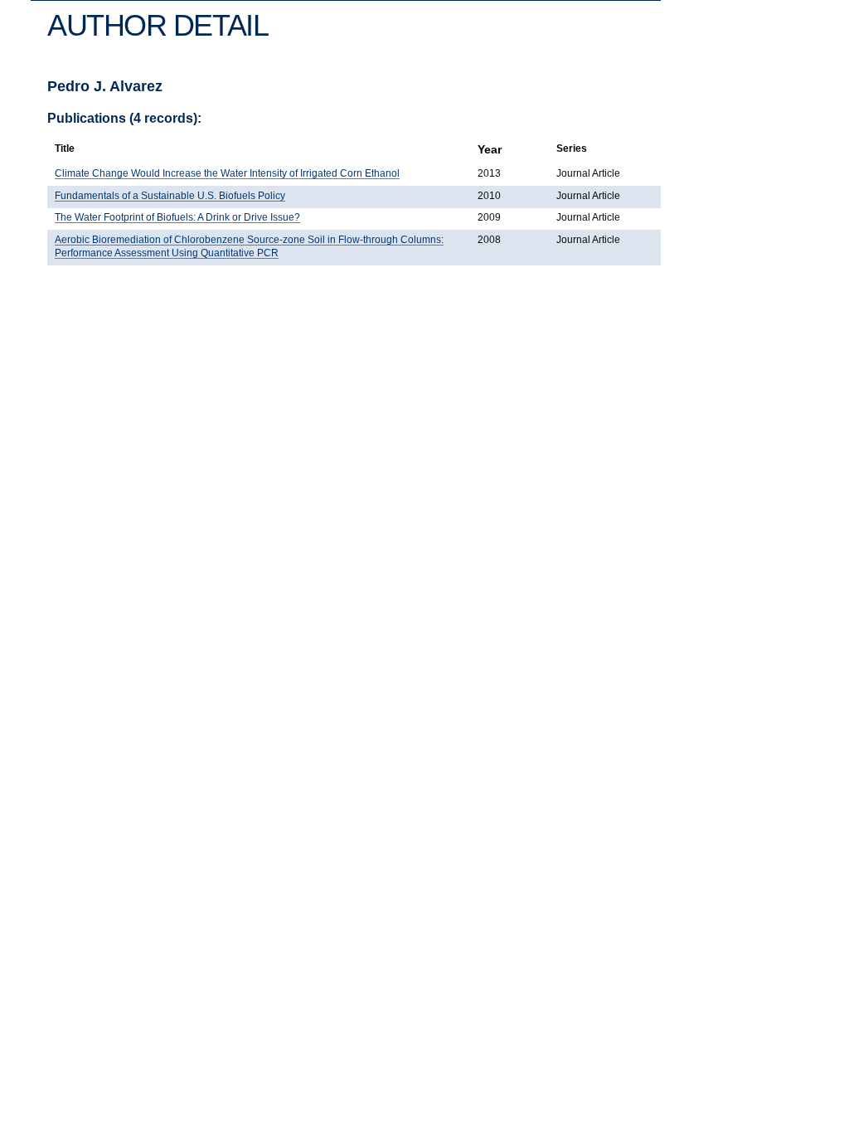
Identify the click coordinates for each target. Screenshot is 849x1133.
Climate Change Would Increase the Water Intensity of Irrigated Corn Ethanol (227, 173)
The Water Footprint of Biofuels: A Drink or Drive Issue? (177, 217)
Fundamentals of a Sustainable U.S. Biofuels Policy (170, 196)
